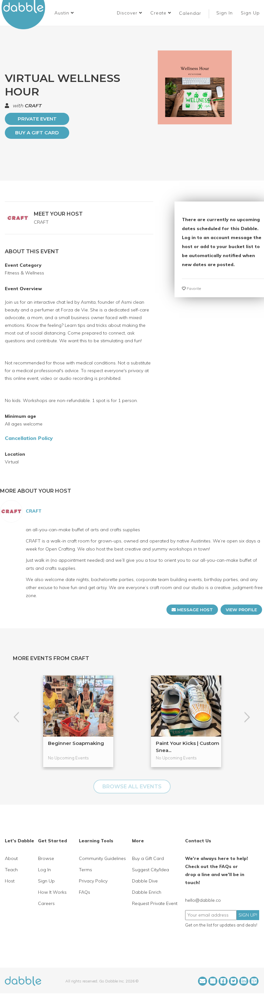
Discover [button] (128, 13)
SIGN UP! (248, 915)
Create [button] (159, 13)
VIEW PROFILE (241, 609)
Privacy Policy (93, 881)
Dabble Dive (145, 881)
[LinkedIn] (243, 981)
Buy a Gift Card (37, 133)
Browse (46, 858)
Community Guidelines (102, 858)
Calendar (190, 13)
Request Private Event (154, 903)
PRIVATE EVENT (37, 119)
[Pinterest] (254, 981)
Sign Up (251, 13)
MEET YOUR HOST (58, 214)
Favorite (193, 288)
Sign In (225, 13)
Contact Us (198, 841)
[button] (64, 13)
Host (9, 881)
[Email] (202, 981)
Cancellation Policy (29, 438)
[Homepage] (23, 980)
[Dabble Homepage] (26, 14)
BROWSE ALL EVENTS (132, 787)
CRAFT (33, 106)
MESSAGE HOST (194, 609)
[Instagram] (212, 981)
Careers (46, 903)
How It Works (52, 892)
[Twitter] (233, 981)
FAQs (84, 892)
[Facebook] (223, 981)
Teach (11, 870)
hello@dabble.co (203, 900)
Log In (44, 870)
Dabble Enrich (146, 892)
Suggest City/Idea (150, 870)
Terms (85, 870)
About (11, 858)
